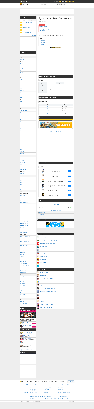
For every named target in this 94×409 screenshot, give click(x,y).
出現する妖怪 (43, 42)
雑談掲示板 (22, 301)
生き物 (21, 180)
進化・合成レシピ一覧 (23, 261)
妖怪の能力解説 (22, 252)
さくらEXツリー (23, 296)
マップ (59, 7)
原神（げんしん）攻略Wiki (33, 392)
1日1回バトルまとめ (23, 245)
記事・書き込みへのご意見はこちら (56, 210)
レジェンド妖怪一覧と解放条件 (27, 22)
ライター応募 (71, 381)
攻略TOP (22, 7)
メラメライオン (47, 110)
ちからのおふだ (50, 90)
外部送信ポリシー (44, 381)
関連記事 (42, 44)
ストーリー (34, 7)
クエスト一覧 (42, 29)
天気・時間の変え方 (23, 227)
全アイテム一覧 (22, 178)
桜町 (21, 292)
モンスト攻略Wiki (60, 389)
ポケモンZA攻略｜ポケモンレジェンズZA (36, 384)
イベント (47, 7)
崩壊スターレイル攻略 (33, 389)
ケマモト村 (22, 290)
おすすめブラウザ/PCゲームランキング (28, 349)
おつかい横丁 (22, 285)
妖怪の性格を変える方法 (24, 225)
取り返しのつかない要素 (24, 202)
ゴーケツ (21, 83)
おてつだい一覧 (22, 162)
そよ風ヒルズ (50, 86)
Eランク (21, 74)
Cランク (21, 70)
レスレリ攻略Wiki (32, 398)
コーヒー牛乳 (50, 91)
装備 (21, 184)
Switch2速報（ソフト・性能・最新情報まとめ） (65, 384)
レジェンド (22, 103)
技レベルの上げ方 (23, 259)
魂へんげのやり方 (23, 270)
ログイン (72, 1)
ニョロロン (22, 94)
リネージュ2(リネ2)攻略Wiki (62, 396)
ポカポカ (21, 88)
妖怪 (28, 7)
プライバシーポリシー (37, 381)
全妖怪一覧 (22, 59)
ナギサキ (21, 288)
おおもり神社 (22, 281)
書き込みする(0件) (56, 204)
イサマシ (21, 79)
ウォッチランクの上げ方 (24, 247)
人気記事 (24, 20)
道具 (21, 186)
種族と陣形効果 (22, 256)
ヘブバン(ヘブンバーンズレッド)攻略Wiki (64, 392)
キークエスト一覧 (23, 166)
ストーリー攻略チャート (43, 27)
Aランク (21, 65)
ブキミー (21, 92)
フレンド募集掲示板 (23, 303)
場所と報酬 (43, 40)
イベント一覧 (47, 29)
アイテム (53, 7)
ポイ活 (57, 1)
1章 (20, 112)
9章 (20, 130)
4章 (20, 119)
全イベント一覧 (22, 173)
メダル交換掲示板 (42, 30)
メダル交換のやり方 (23, 232)
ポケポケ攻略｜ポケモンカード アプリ (64, 387)
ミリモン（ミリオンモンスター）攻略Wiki (50, 398)
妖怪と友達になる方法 (23, 238)
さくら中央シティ (50, 84)
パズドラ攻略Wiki (46, 389)
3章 (20, 117)
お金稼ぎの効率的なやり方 (24, 241)
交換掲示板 (71, 7)
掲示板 (32, 20)
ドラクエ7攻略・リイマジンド (34, 387)
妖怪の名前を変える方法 (24, 223)
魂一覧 (64, 7)
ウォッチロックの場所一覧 (24, 265)
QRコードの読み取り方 (24, 221)
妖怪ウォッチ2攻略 (42, 212)
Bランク (21, 68)
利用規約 (31, 381)
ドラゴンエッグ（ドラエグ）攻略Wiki (63, 398)
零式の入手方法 (22, 267)
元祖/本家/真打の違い (23, 195)
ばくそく (47, 106)
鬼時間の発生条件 (23, 272)
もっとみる (34, 35)
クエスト (40, 7)
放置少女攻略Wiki (46, 392)
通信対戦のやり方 (23, 230)
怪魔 (21, 97)
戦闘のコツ (22, 254)
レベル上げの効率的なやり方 (25, 236)
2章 (20, 114)
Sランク (21, 63)
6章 (20, 123)
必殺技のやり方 (22, 250)
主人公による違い (23, 198)
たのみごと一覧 (22, 164)
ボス (21, 101)
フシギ (21, 81)
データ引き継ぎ (22, 200)
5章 (20, 121)
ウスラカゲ (22, 90)
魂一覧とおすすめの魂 (26, 27)
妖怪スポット (42, 214)
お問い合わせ (51, 381)
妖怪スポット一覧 (23, 169)
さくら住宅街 (22, 276)
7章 (20, 126)
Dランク (21, 72)
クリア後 (21, 149)
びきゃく (47, 108)
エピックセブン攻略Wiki (47, 396)
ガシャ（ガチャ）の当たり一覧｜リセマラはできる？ (29, 30)
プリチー (21, 86)
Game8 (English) (61, 381)
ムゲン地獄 (22, 151)
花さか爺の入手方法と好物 (27, 24)
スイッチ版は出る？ (23, 218)
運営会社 (55, 381)
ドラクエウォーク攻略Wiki (33, 390)
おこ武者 (47, 113)
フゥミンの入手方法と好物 (27, 32)
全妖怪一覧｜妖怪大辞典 (43, 26)
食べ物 (21, 182)
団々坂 (21, 279)
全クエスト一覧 (22, 160)
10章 (21, 146)
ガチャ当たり (22, 243)
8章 (20, 128)
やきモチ (47, 111)
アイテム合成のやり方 (23, 263)
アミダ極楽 (22, 153)
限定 (21, 106)
